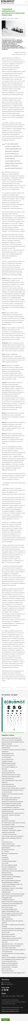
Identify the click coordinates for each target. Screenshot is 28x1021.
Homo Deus (4, 855)
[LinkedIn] (7, 990)
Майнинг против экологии (8, 844)
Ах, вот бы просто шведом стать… (10, 767)
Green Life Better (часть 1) (8, 755)
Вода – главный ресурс (7, 919)
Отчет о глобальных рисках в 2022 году (11, 805)
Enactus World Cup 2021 (7, 890)
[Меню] (26, 2)
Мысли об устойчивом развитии (9, 965)
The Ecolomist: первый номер (9, 947)
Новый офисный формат (7, 874)
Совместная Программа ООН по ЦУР (10, 911)
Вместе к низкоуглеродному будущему (11, 880)
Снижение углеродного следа (9, 869)
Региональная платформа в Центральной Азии (13, 826)
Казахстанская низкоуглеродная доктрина (12, 895)
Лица (10, 996)
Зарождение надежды (7, 761)
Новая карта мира (6, 892)
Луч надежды (5, 819)
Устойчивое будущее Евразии (9, 861)
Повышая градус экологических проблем (12, 938)
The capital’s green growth (8, 899)
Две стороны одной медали (8, 820)
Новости (14, 996)
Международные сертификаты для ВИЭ (11, 803)
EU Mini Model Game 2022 (8, 784)
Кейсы (7, 996)
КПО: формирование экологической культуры (13, 959)
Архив (22, 996)
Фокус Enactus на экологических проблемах (12, 801)
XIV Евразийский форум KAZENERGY (10, 882)
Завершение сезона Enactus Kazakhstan (11, 945)
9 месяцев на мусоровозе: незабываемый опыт (13, 928)
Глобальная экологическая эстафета (11, 776)
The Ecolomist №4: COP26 (8, 824)
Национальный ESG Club (8, 753)
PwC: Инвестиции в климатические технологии (13, 822)
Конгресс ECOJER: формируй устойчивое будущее (14, 957)
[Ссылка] (7, 1)
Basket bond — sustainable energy (10, 853)
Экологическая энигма (7, 878)
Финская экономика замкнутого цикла (11, 774)
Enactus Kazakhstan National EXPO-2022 (11, 738)
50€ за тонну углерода (7, 907)
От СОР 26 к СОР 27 (6, 757)
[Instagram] (2, 990)
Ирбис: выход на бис (7, 969)
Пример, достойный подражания (10, 963)
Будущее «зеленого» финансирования (11, 876)
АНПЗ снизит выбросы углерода (9, 865)
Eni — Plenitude (5, 851)
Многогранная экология (8, 778)
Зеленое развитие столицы (8, 936)
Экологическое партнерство (9, 786)
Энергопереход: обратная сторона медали (12, 888)
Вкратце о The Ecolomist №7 (8, 765)
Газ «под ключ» (5, 859)
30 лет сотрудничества (7, 759)
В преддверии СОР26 (7, 897)
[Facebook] (5, 990)
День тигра (4, 942)
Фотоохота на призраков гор (9, 867)
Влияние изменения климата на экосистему (12, 913)
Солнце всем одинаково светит (9, 909)
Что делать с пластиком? (8, 770)
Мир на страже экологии (8, 970)
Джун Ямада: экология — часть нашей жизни (12, 944)
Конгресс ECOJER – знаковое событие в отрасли (13, 788)
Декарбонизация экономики (8, 763)
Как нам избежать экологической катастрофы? (13, 894)
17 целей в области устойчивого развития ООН (13, 972)
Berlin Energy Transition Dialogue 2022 (11, 797)
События (18, 996)
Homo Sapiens (5, 857)
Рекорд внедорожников (7, 811)
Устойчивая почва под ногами (9, 834)
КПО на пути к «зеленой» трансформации (12, 740)
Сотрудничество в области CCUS (10, 940)
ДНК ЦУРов (4, 769)
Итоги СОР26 (5, 863)
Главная (3, 996)
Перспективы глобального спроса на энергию (13, 813)
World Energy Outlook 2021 (8, 849)
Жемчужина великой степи (8, 772)
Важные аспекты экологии (8, 934)
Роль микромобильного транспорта (10, 807)
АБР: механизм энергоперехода (9, 799)
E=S (3, 840)
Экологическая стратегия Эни (9, 961)
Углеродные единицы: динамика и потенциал (13, 809)
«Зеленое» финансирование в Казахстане (12, 884)
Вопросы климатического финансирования (12, 901)
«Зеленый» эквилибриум (8, 828)
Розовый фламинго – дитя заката (10, 967)
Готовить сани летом (7, 842)
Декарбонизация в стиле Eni (9, 886)
